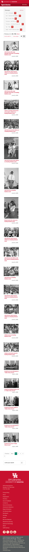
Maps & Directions (7, 509)
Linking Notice (20, 541)
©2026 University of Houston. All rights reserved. (13, 537)
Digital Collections (5, 5)
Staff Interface (6, 528)
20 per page (15, 36)
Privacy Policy (6, 492)
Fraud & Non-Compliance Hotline (10, 541)
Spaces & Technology (8, 523)
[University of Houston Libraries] (14, 478)
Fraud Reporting (20, 540)
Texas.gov (19, 538)
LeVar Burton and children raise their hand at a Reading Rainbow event (11, 259)
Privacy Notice (6, 543)
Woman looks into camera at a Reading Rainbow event (10, 220)
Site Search (5, 513)
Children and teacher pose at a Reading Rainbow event (11, 353)
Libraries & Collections (8, 507)
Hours (4, 494)
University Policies (6, 550)
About (4, 526)
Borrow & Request (7, 519)
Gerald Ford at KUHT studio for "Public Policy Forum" (11, 408)
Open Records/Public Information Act (17, 543)
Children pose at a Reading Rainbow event (10, 335)
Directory (5, 499)
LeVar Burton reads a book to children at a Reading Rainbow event (11, 73)
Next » (18, 34)
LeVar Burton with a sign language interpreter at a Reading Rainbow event (11, 53)
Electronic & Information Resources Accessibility (13, 546)
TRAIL (15, 540)
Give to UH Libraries (7, 505)
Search (4, 517)
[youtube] (14, 532)
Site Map (5, 515)
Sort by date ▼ (7, 36)
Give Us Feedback (7, 501)
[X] (7, 532)
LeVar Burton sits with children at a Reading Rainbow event (11, 130)
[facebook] (4, 532)
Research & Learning (8, 521)
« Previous (6, 453)
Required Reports (16, 544)
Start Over (21, 10)
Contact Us (5, 503)
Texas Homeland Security (8, 540)
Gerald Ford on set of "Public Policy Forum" (10, 444)
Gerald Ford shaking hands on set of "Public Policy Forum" (11, 390)
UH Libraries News (7, 511)
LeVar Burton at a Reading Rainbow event (10, 191)
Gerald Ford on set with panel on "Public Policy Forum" (11, 372)
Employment (6, 496)
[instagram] (11, 532)
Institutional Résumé (7, 544)
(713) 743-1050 (6, 489)
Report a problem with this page (9, 538)
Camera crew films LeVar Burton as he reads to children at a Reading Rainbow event (11, 112)
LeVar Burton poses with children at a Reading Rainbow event (11, 161)
